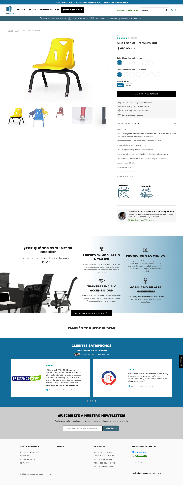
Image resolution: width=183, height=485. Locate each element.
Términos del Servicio (104, 463)
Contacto (24, 463)
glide (120, 85)
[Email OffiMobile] (133, 462)
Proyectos (25, 456)
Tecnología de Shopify (44, 474)
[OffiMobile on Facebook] (136, 462)
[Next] (107, 68)
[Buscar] (166, 10)
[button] (22, 10)
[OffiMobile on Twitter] (141, 462)
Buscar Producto (28, 459)
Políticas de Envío (103, 459)
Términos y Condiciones (105, 456)
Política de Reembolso (105, 466)
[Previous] (9, 68)
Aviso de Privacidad (103, 452)
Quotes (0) (181, 361)
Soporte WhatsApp (129, 10)
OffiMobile (31, 474)
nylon (128, 85)
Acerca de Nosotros (29, 452)
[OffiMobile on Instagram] (139, 462)
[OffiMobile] (9, 10)
